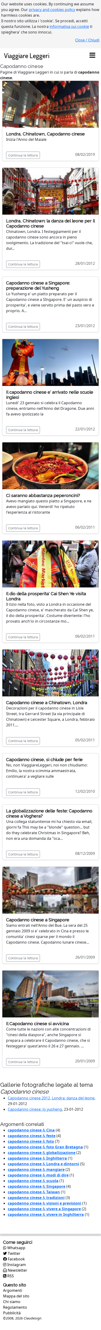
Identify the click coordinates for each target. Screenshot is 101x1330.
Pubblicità (12, 1312)
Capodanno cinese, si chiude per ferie (44, 759)
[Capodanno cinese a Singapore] (50, 890)
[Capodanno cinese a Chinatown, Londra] (50, 672)
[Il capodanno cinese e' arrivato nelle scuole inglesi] (50, 362)
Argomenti (12, 1290)
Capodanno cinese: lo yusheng (35, 1109)
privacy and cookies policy (52, 9)
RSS (10, 1275)
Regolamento (15, 1307)
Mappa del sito (16, 1296)
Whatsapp (15, 1247)
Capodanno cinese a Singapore (37, 919)
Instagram (16, 1264)
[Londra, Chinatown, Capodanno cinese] (50, 103)
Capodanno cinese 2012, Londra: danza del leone (51, 1098)
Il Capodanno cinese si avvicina (37, 1023)
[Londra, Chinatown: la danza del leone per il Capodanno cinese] (50, 191)
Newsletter (17, 1270)
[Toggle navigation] (92, 55)
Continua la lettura (23, 155)
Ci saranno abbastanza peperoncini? (43, 495)
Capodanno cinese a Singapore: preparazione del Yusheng (38, 285)
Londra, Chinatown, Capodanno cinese (45, 133)
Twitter (13, 1253)
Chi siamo (11, 1301)
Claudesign (33, 1318)
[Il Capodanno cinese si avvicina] (50, 993)
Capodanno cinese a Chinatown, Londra (46, 702)
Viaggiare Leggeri (26, 55)
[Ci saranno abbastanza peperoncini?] (50, 465)
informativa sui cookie (69, 26)
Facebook (16, 1259)
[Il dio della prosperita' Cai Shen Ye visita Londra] (50, 563)
